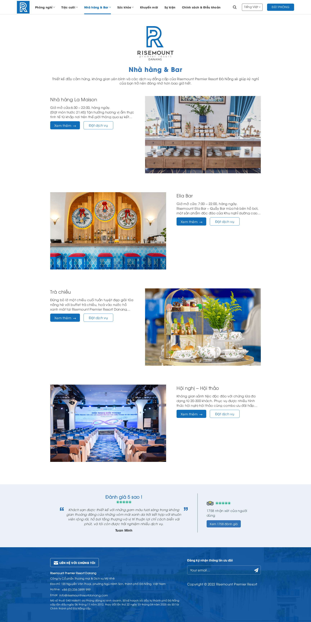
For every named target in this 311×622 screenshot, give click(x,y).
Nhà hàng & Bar (96, 7)
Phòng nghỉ (43, 7)
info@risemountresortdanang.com (83, 595)
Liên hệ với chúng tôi (77, 563)
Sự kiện (169, 7)
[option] (124, 512)
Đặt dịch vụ (98, 125)
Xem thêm (62, 125)
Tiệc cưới (68, 7)
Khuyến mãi (149, 7)
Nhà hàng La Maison (73, 99)
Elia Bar (185, 195)
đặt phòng (280, 7)
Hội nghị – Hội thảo (198, 388)
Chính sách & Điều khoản (201, 7)
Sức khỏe (124, 7)
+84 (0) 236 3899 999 (76, 589)
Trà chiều (60, 291)
